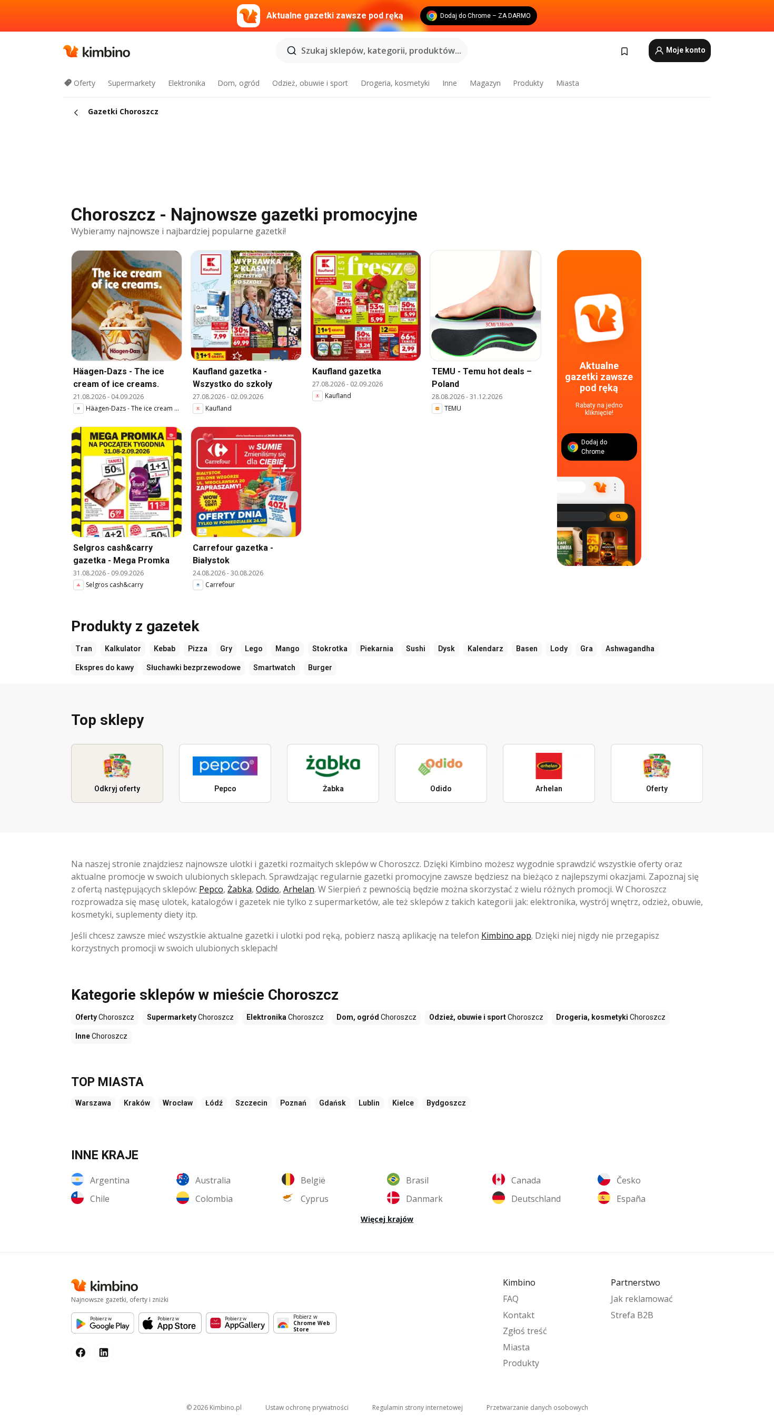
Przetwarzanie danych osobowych (537, 1407)
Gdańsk (332, 1103)
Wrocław (178, 1103)
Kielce (403, 1103)
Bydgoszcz (446, 1103)
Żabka (239, 889)
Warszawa (93, 1103)
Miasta (567, 83)
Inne (449, 83)
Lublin (369, 1103)
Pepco (211, 889)
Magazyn (485, 83)
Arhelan (298, 889)
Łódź (214, 1103)
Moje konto (685, 50)
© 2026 (214, 1407)
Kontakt (518, 1315)
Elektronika (186, 83)
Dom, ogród (238, 83)
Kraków (137, 1103)
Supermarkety (131, 83)
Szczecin (251, 1103)
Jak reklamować (642, 1299)
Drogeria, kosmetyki (395, 83)
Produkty (528, 83)
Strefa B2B (632, 1315)
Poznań (293, 1103)
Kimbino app (506, 935)
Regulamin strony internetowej (417, 1407)
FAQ (511, 1299)
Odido (267, 889)
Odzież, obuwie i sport (310, 83)
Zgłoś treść (525, 1331)
